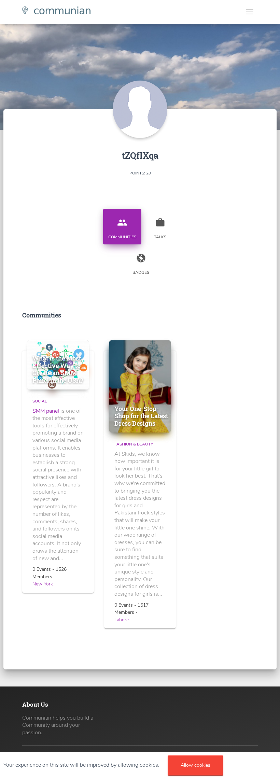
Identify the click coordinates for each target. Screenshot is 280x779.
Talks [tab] (160, 228)
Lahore (121, 620)
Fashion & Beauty (133, 444)
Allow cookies (195, 765)
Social (39, 401)
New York (42, 584)
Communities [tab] (122, 228)
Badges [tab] (140, 264)
